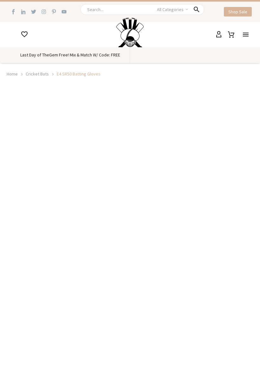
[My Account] (219, 34)
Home (12, 74)
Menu (246, 34)
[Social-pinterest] (54, 12)
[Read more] (12, 34)
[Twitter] (34, 12)
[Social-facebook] (13, 12)
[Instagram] (44, 12)
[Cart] (231, 34)
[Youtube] (64, 12)
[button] (196, 9)
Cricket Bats (37, 74)
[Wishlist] (24, 34)
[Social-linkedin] (23, 12)
